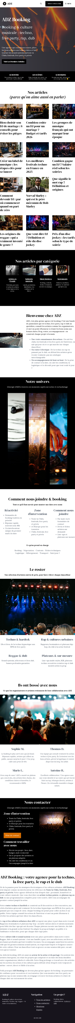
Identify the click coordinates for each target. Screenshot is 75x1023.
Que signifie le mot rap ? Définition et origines (61, 184)
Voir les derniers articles (14, 61)
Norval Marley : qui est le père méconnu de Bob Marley (37, 201)
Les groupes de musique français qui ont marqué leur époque (62, 129)
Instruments (63, 279)
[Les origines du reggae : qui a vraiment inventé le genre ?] (11, 229)
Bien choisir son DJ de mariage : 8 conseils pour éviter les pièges (11, 127)
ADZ (9, 3)
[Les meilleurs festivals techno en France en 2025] (37, 156)
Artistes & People (12, 280)
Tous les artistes (43, 1000)
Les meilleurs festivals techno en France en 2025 (36, 166)
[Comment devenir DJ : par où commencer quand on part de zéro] (11, 191)
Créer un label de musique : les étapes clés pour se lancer (11, 166)
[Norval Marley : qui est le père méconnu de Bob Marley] (37, 191)
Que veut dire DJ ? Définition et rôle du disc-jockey (37, 239)
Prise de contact (12, 835)
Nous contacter (54, 4)
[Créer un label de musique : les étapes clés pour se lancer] (11, 156)
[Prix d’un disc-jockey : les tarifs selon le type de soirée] (63, 229)
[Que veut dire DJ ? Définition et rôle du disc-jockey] (37, 229)
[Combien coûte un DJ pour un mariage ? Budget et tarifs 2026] (37, 118)
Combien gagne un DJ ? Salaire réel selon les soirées (62, 166)
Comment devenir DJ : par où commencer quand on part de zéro (10, 203)
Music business (46, 279)
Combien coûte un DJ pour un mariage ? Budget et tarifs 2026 (36, 129)
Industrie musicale (29, 280)
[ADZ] (4, 3)
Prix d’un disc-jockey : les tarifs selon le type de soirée (63, 239)
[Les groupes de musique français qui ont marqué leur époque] (63, 118)
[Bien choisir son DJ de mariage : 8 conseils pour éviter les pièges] (11, 118)
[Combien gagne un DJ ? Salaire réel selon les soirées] (63, 156)
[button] (41, 3)
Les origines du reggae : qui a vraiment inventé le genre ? (11, 239)
